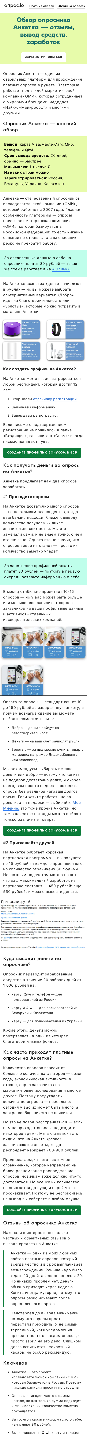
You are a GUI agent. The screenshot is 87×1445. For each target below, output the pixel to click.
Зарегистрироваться (43, 57)
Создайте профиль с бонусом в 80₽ (42, 452)
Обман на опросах (71, 6)
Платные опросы (41, 6)
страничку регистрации (55, 399)
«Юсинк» (61, 269)
